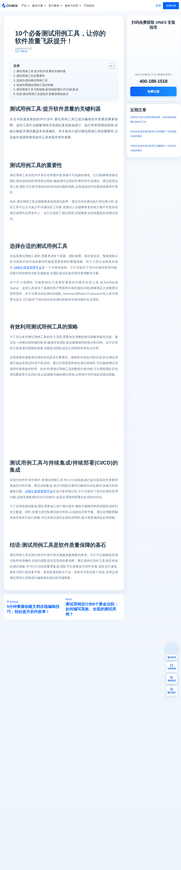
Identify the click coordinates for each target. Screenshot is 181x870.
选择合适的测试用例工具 (32, 80)
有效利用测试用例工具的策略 (35, 85)
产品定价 (89, 5)
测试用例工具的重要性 (30, 75)
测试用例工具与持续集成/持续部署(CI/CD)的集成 (47, 89)
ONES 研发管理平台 (28, 267)
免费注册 (153, 91)
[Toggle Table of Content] (110, 66)
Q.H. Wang (21, 51)
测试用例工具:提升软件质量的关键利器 (41, 71)
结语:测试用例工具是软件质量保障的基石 (42, 94)
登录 (158, 5)
